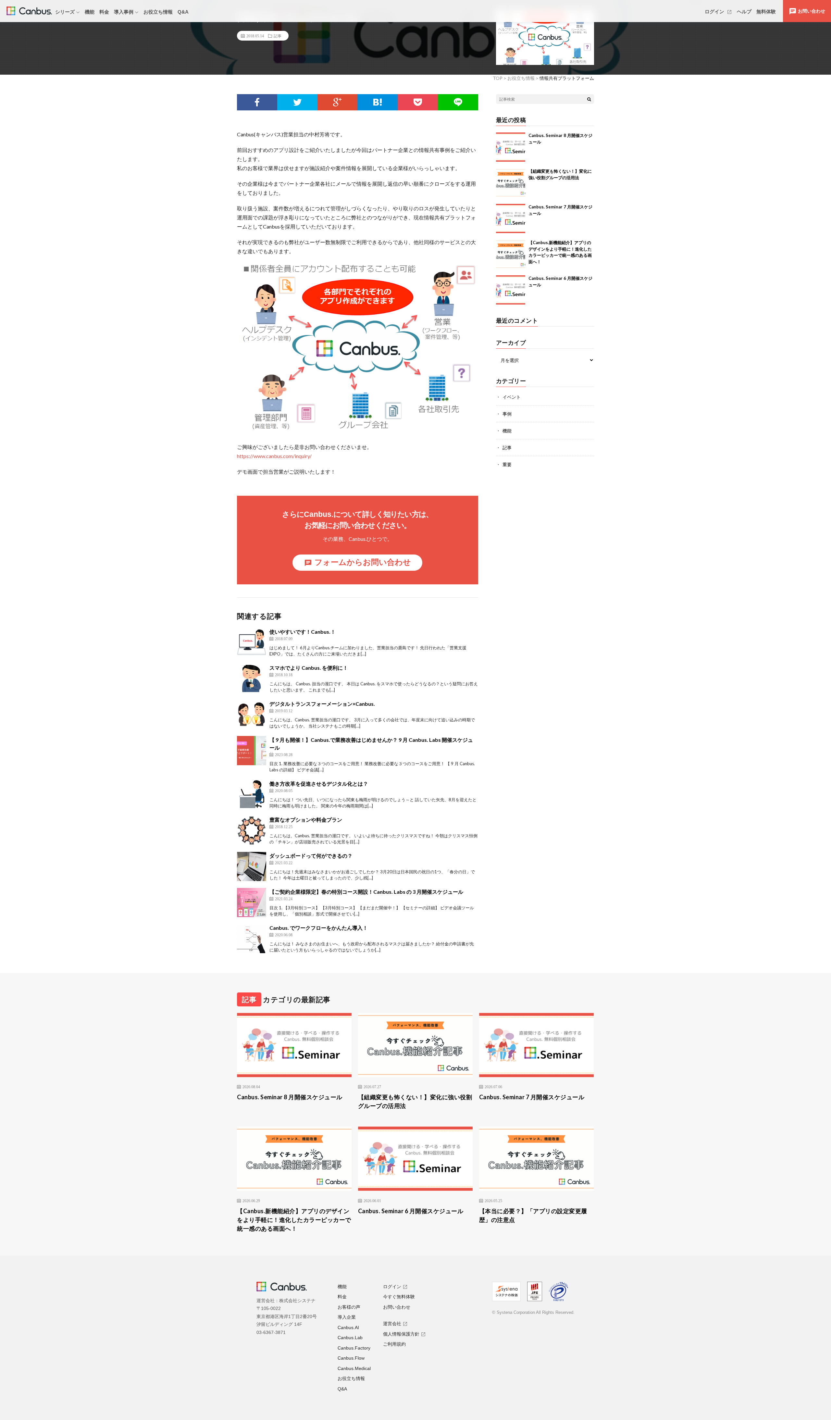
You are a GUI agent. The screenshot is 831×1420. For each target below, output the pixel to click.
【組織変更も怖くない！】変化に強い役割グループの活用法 (415, 1101)
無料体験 (766, 11)
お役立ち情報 (158, 12)
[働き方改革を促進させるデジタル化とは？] (251, 794)
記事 (277, 36)
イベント (511, 397)
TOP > (499, 78)
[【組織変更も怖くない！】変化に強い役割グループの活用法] (510, 182)
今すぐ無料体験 (399, 1296)
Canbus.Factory (354, 1348)
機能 (89, 12)
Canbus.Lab (350, 1337)
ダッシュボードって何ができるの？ (311, 856)
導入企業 (347, 1317)
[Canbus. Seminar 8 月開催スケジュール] (510, 147)
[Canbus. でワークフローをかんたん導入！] (251, 938)
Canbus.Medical (354, 1368)
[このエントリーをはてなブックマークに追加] (377, 102)
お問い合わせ (396, 1307)
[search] (589, 99)
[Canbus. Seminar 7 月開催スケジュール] (510, 218)
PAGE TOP (807, 1370)
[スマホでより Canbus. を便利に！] (251, 678)
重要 (507, 464)
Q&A (183, 12)
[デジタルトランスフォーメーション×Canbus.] (251, 714)
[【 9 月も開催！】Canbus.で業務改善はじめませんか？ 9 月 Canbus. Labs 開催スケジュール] (251, 750)
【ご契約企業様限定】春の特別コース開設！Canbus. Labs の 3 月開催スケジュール (366, 892)
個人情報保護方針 (401, 1334)
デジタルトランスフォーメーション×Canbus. (322, 704)
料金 (104, 12)
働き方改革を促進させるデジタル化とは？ (318, 783)
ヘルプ (744, 11)
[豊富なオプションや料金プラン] (251, 830)
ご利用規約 (394, 1344)
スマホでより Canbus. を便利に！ (308, 668)
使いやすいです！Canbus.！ (302, 632)
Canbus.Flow (351, 1358)
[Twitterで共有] (297, 102)
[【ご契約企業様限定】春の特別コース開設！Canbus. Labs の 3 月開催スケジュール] (251, 902)
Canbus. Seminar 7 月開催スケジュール (532, 1097)
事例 (507, 414)
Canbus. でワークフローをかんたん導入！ (318, 928)
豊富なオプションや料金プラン (305, 819)
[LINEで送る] (458, 102)
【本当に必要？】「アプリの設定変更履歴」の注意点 (533, 1215)
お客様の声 (349, 1307)
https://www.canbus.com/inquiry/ (274, 456)
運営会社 (392, 1323)
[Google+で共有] (337, 102)
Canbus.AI (348, 1327)
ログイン (715, 11)
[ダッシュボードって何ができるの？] (251, 866)
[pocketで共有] (418, 102)
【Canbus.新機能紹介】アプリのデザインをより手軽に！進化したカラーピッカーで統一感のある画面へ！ (294, 1219)
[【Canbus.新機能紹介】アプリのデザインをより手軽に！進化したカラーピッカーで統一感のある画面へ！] (510, 254)
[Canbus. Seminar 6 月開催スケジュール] (510, 290)
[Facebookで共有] (257, 102)
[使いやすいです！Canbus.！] (251, 642)
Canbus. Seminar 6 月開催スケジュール (411, 1210)
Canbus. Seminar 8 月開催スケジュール (289, 1097)
